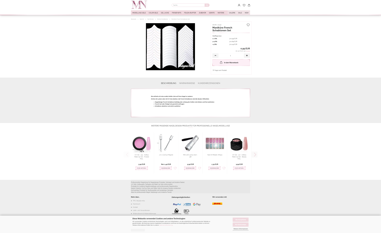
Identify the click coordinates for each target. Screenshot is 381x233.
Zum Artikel (141, 168)
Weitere (221, 13)
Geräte (212, 13)
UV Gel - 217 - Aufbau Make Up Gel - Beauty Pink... (239, 157)
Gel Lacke (165, 13)
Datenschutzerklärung (166, 225)
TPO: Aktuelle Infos (139, 201)
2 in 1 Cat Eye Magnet (166, 155)
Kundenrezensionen (209, 83)
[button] (239, 5)
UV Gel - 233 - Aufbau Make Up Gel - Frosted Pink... (141, 157)
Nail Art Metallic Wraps (214, 155)
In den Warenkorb (231, 63)
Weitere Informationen (240, 229)
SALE (240, 13)
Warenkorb (165, 168)
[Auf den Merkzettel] (175, 168)
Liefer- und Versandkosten (141, 210)
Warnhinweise (187, 83)
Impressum (136, 204)
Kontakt (135, 207)
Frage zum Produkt (220, 70)
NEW (247, 13)
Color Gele (153, 13)
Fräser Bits (176, 13)
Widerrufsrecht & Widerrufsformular (144, 213)
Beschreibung (168, 83)
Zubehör (202, 13)
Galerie (232, 13)
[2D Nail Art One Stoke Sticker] (170, 46)
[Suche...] (207, 5)
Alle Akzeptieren (240, 220)
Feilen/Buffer (190, 13)
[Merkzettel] (244, 5)
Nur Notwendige (240, 224)
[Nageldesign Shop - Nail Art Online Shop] (140, 5)
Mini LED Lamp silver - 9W (190, 156)
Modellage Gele (139, 13)
